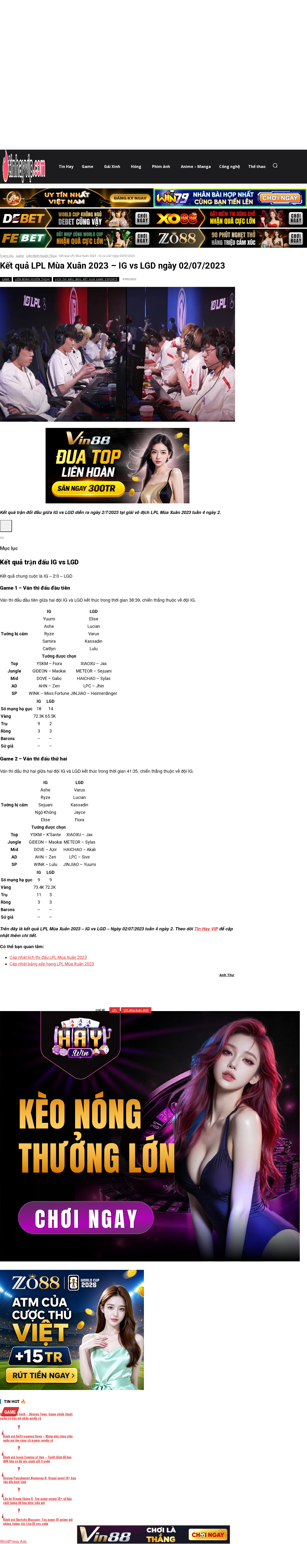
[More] (179, 987)
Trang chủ (6, 256)
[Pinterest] (127, 987)
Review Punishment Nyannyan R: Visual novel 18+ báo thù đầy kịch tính (39, 1479)
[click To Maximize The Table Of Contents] (6, 526)
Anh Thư (226, 975)
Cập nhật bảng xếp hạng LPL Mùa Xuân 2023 (52, 963)
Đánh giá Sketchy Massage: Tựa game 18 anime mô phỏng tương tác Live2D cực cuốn (38, 1521)
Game (20, 256)
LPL (114, 1010)
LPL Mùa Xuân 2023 (136, 1010)
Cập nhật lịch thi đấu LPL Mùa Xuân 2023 (48, 957)
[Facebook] (92, 987)
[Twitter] (110, 987)
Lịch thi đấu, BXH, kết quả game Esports (86, 279)
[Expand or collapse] (2, 537)
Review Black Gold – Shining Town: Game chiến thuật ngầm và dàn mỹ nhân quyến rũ (36, 1415)
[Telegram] (144, 987)
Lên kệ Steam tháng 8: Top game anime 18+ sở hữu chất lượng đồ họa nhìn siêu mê (37, 1500)
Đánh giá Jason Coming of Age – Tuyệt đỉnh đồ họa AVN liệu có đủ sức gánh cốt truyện (37, 1459)
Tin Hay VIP (206, 929)
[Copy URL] (161, 987)
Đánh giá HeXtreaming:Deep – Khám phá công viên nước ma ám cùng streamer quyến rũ (38, 1438)
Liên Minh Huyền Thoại (41, 256)
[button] (276, 165)
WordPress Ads (13, 1541)
